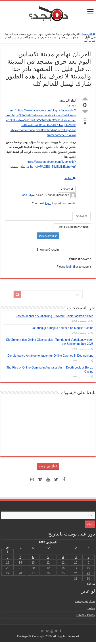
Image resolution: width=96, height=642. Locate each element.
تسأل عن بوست (85, 601)
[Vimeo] (40, 479)
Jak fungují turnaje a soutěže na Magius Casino (62, 328)
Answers (81, 216)
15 (7, 562)
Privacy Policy (85, 615)
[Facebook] (64, 479)
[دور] (17, 294)
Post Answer (47, 235)
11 (63, 562)
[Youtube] (48, 479)
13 (33, 562)
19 (48, 568)
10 (75, 562)
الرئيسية (87, 34)
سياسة (69, 178)
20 (33, 568)
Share (66, 189)
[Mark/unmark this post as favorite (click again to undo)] (85, 119)
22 (7, 568)
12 (48, 562)
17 (75, 568)
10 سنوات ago (34, 195)
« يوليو (91, 583)
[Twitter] (56, 479)
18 (63, 568)
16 (88, 568)
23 (88, 573)
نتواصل (90, 608)
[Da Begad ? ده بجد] (48, 12)
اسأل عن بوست (48, 466)
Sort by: (73, 226)
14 (20, 562)
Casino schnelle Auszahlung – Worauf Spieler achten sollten (54, 316)
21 (20, 568)
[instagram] (31, 479)
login (48, 203)
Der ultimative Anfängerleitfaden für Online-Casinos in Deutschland (50, 355)
